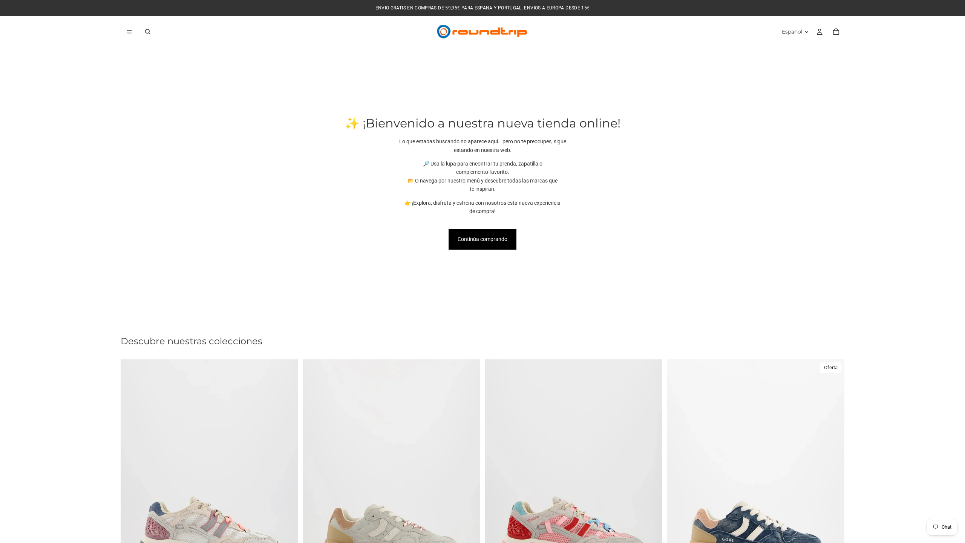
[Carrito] (836, 31)
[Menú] (129, 31)
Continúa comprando (482, 239)
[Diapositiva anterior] (132, 470)
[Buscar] (147, 31)
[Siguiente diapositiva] (287, 470)
